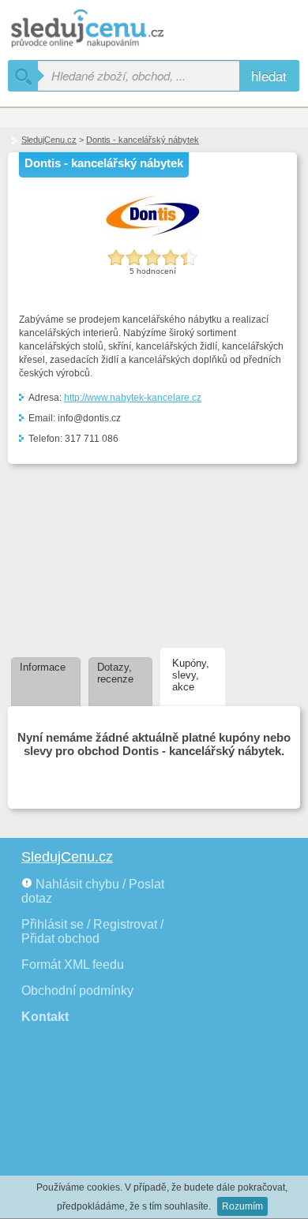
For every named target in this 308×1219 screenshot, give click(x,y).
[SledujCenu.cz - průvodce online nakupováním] (110, 29)
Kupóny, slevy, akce (190, 675)
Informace (43, 667)
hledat (269, 75)
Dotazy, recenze (115, 673)
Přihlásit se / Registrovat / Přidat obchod (92, 931)
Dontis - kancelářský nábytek (142, 139)
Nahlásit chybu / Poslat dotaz (92, 891)
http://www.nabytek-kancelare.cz (132, 397)
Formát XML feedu (72, 964)
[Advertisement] (92, 553)
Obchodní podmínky (77, 990)
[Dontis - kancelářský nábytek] (152, 235)
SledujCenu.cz (49, 139)
